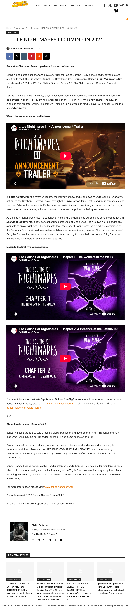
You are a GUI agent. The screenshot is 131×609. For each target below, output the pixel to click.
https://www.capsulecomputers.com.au (48, 530)
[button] (127, 19)
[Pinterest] (127, 6)
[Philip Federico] (8, 48)
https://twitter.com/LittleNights (23, 407)
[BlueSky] (116, 11)
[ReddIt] (39, 56)
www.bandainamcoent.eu (61, 403)
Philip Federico (20, 48)
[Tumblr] (24, 56)
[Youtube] (116, 6)
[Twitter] (110, 6)
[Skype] (50, 539)
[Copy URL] (46, 56)
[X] (17, 56)
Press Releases (32, 28)
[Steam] (121, 6)
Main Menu (19, 28)
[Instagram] (38, 539)
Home (9, 28)
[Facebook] (104, 6)
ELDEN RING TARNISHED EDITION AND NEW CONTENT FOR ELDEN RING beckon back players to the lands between (19, 590)
